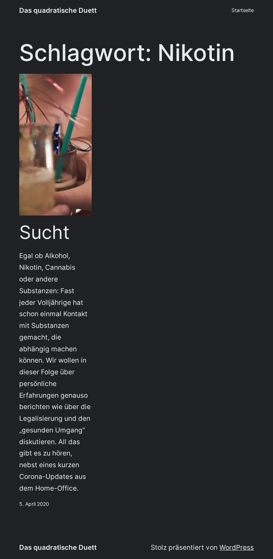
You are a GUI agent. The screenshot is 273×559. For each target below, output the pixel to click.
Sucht (44, 233)
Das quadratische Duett (58, 10)
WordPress (236, 547)
